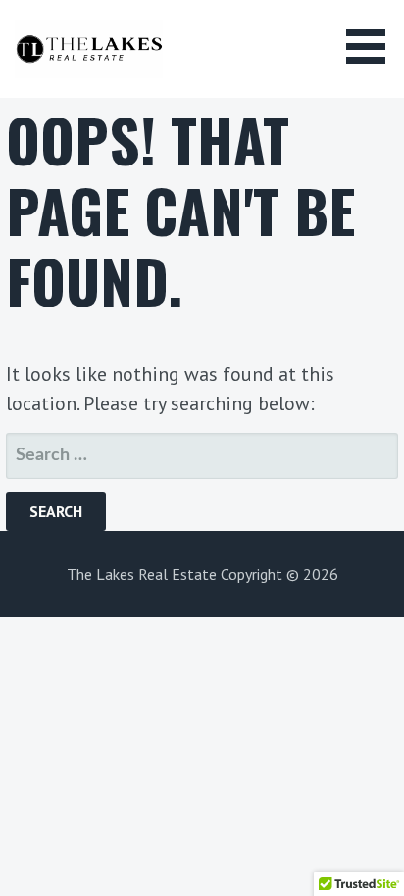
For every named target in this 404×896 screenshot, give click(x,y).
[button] (372, 46)
